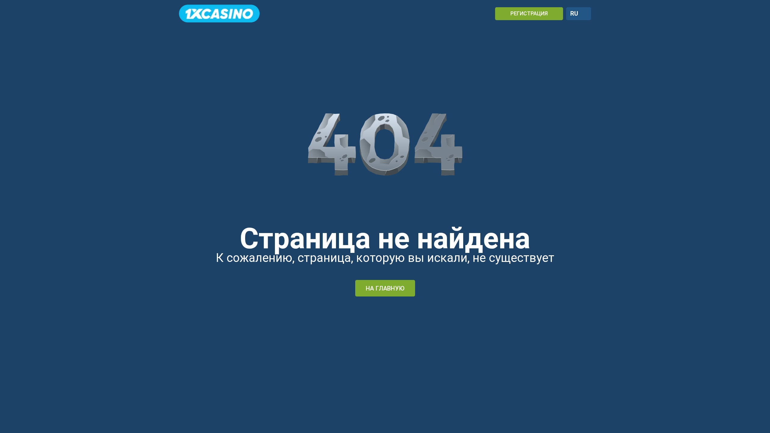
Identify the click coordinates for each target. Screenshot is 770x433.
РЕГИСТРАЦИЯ (529, 13)
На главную (385, 288)
